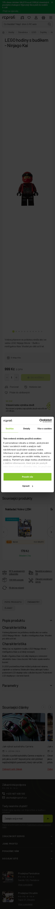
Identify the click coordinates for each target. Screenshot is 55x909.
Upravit (26, 486)
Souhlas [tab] (10, 428)
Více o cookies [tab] (44, 428)
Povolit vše (27, 476)
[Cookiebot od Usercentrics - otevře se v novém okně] (39, 421)
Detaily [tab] (26, 428)
